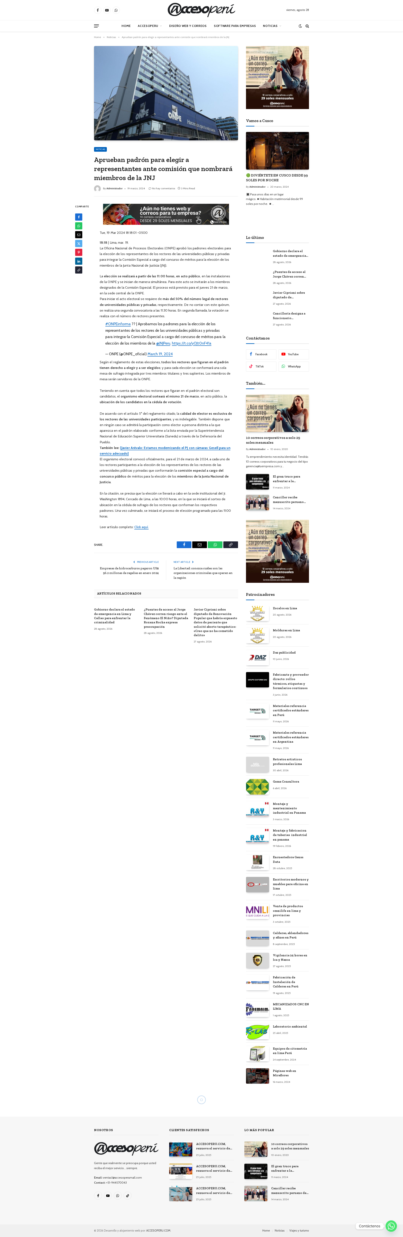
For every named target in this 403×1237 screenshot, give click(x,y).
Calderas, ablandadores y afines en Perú (290, 935)
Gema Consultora (286, 781)
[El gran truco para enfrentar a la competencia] (257, 481)
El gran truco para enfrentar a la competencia (286, 479)
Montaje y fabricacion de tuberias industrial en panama (290, 835)
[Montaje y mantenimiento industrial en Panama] (257, 809)
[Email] (78, 234)
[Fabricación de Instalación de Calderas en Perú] (257, 982)
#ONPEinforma (118, 324)
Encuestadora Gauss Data (288, 859)
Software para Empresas (235, 26)
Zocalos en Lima (285, 608)
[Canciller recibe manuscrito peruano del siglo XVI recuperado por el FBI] (257, 502)
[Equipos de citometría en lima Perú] (257, 1053)
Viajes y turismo (299, 1230)
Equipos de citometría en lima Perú (290, 1051)
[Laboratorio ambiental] (257, 1031)
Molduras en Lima (286, 630)
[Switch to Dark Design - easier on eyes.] (300, 26)
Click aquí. (141, 527)
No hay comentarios (163, 188)
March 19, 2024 (160, 354)
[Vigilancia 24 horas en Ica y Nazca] (257, 960)
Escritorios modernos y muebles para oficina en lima (291, 884)
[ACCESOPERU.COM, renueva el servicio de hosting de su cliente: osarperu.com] (180, 1193)
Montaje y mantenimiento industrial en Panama (289, 808)
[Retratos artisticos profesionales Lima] (257, 764)
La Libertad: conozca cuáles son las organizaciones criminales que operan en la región (203, 573)
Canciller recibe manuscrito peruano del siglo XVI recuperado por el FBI (289, 499)
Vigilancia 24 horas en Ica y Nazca (290, 957)
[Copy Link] (78, 270)
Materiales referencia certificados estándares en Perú (291, 710)
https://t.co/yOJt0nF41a (191, 343)
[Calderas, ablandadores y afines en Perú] (257, 938)
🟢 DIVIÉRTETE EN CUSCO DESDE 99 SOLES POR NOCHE (277, 177)
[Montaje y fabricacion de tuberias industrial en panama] (257, 835)
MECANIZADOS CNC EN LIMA (291, 1006)
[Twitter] (78, 243)
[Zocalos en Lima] (257, 613)
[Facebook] (78, 217)
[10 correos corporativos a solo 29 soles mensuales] (277, 413)
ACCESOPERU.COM (158, 1230)
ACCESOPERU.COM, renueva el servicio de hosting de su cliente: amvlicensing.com (213, 1146)
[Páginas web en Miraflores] (257, 1076)
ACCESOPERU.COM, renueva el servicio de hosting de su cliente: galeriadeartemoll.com (213, 1168)
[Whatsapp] (391, 1226)
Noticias (270, 26)
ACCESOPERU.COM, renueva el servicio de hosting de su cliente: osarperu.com (213, 1190)
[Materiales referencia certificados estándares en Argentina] (257, 737)
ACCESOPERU (148, 26)
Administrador (114, 188)
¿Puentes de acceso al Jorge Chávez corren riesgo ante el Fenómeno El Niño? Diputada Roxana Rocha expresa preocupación (166, 618)
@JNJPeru (163, 343)
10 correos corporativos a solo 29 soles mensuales (273, 440)
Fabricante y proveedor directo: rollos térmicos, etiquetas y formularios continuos (291, 681)
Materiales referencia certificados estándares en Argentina (291, 737)
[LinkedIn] (78, 261)
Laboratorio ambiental (290, 1026)
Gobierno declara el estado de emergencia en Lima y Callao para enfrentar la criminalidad (114, 616)
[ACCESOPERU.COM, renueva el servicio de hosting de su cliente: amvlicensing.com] (180, 1149)
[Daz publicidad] (257, 657)
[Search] (307, 26)
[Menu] (96, 26)
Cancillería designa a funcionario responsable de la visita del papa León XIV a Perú (291, 316)
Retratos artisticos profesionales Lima (287, 761)
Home (126, 26)
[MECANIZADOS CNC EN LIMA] (257, 1009)
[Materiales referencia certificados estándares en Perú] (257, 711)
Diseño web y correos (188, 26)
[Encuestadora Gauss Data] (257, 862)
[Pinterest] (78, 252)
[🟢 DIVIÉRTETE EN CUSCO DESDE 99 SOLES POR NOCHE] (277, 151)
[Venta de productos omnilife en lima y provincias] (257, 911)
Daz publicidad (284, 652)
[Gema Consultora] (257, 786)
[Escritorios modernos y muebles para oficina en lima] (257, 884)
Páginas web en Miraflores (284, 1073)
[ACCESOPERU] (201, 10)
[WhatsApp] (78, 226)
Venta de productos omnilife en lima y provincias (288, 910)
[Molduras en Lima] (257, 635)
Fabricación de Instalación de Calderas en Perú (285, 981)
